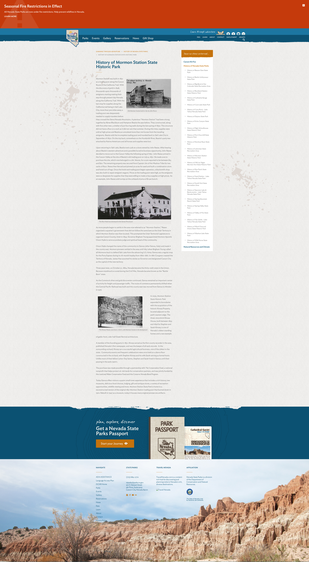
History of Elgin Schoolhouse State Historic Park (197, 129)
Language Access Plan (105, 480)
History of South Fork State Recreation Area (197, 184)
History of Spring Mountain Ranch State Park (197, 200)
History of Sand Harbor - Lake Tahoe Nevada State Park (198, 177)
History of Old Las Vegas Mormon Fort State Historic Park (199, 164)
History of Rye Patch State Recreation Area (196, 170)
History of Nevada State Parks (136, 51)
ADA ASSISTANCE (104, 477)
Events (95, 38)
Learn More (10, 16)
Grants (242, 37)
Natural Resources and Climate (197, 247)
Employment (232, 37)
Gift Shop (148, 38)
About (212, 37)
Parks (85, 38)
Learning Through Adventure (108, 51)
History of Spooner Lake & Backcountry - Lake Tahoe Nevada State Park (196, 192)
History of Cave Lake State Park (198, 105)
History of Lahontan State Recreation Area (196, 150)
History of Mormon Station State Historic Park (197, 157)
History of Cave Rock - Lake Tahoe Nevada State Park (197, 111)
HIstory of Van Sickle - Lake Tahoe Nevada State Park (197, 221)
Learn (204, 37)
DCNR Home (101, 484)
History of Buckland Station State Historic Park (197, 92)
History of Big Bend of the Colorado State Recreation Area (198, 85)
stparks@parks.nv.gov (135, 482)
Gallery (107, 38)
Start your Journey (112, 443)
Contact (220, 37)
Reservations (122, 38)
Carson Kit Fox (190, 62)
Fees (198, 37)
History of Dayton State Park (197, 116)
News (136, 38)
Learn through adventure (202, 31)
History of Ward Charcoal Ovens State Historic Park (196, 228)
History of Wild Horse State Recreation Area (197, 241)
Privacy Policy (101, 520)
